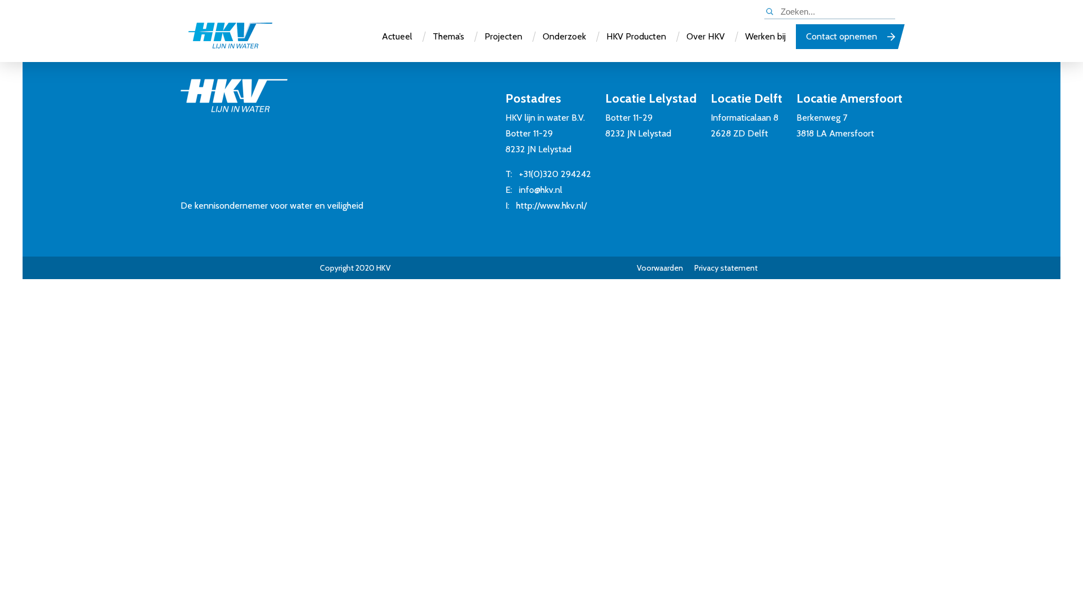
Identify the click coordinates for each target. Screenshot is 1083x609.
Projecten (503, 36)
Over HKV (705, 36)
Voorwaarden (660, 268)
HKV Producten (636, 36)
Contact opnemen (841, 36)
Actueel (397, 36)
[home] (230, 37)
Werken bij (765, 36)
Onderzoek (564, 36)
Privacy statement (726, 268)
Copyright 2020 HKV (355, 268)
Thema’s (448, 36)
